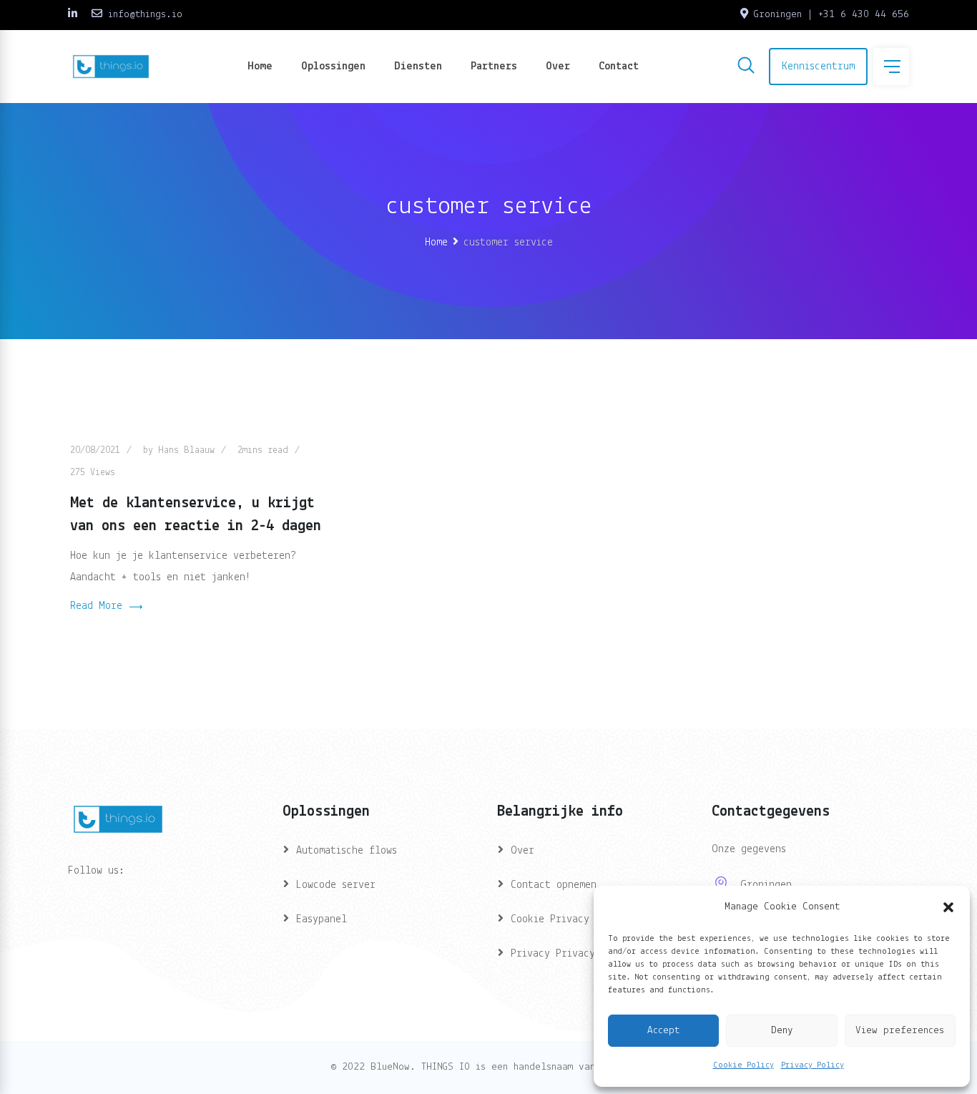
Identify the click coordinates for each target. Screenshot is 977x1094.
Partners (494, 66)
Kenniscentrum (818, 66)
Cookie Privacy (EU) (564, 919)
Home (260, 66)
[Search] (746, 68)
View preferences (899, 1030)
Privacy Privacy (553, 953)
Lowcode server (335, 885)
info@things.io (145, 14)
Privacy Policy (812, 1065)
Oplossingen (333, 66)
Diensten (418, 66)
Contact (619, 66)
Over (558, 66)
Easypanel (321, 919)
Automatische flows (346, 850)
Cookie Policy (743, 1065)
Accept (663, 1030)
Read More (96, 606)
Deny (782, 1030)
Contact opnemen (553, 885)
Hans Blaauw (186, 450)
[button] (948, 907)
